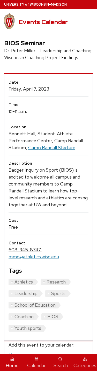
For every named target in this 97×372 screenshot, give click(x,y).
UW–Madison (35, 4)
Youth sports (27, 328)
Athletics (23, 282)
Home (12, 365)
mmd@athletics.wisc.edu (34, 257)
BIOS (52, 317)
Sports (58, 293)
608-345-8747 (25, 250)
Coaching (24, 317)
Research (56, 282)
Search (61, 365)
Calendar (36, 365)
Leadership (26, 293)
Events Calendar (43, 22)
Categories (84, 365)
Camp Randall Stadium (51, 147)
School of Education (35, 305)
